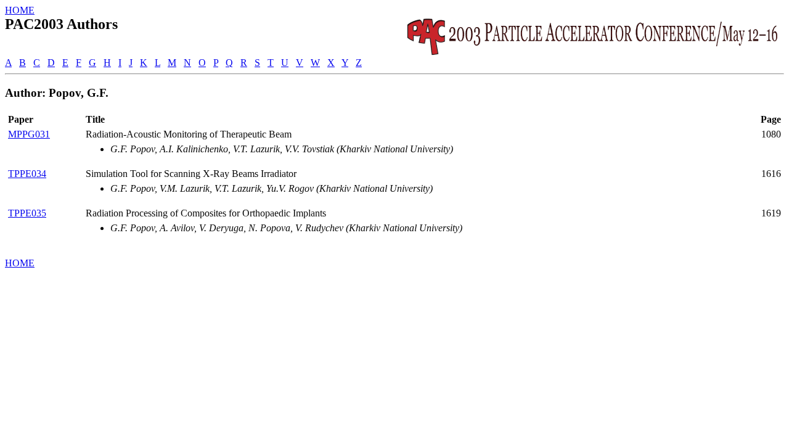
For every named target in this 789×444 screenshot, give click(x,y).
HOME (20, 10)
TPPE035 (27, 213)
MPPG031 (29, 134)
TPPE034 (27, 173)
